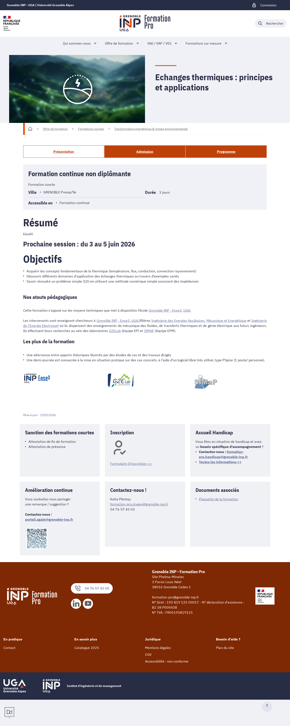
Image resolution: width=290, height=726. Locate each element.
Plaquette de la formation (218, 499)
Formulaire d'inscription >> (131, 463)
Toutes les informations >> (220, 462)
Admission (144, 151)
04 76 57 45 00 (97, 588)
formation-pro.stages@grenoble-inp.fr (139, 504)
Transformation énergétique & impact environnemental (151, 129)
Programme (226, 151)
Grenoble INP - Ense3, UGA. (170, 310)
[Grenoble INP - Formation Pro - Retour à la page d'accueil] (145, 23)
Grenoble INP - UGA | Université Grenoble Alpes (40, 5)
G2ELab (115, 331)
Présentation (63, 151)
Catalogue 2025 (86, 648)
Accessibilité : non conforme (166, 661)
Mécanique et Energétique (226, 320)
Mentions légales (158, 648)
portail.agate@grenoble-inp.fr (49, 519)
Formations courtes (91, 129)
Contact (9, 648)
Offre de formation (55, 129)
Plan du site (225, 648)
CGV (148, 654)
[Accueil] (30, 128)
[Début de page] (269, 707)
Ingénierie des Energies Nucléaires (177, 320)
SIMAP (149, 331)
